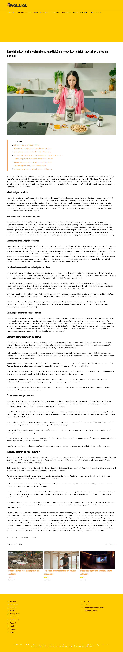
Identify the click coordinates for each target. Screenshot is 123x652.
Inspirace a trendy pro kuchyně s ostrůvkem (33, 169)
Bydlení (11, 12)
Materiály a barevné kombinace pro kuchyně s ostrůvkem (38, 155)
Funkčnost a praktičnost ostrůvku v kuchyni (33, 148)
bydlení (114, 544)
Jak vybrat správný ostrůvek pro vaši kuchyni (33, 162)
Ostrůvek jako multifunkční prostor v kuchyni (33, 159)
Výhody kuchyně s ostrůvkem (26, 145)
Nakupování (45, 12)
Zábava (92, 12)
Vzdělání (83, 12)
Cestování (20, 12)
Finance (29, 12)
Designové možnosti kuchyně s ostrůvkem (32, 152)
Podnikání (56, 12)
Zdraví (98, 12)
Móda (36, 12)
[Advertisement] (61, 27)
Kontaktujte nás (30, 537)
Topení (75, 12)
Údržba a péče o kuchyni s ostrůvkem (30, 166)
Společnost (66, 12)
